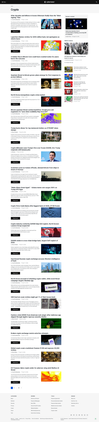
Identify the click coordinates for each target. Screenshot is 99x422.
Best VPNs (33, 403)
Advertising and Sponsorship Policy (46, 418)
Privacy (12, 405)
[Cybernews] (49, 2)
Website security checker (56, 405)
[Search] (96, 2)
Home (12, 6)
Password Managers (35, 400)
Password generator (55, 398)
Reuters (13, 152)
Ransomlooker (54, 408)
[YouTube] (76, 415)
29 (18, 387)
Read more (14, 32)
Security (12, 403)
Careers (73, 405)
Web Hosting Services (35, 410)
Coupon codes (54, 410)
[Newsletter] (87, 415)
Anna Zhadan (15, 132)
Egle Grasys (69, 36)
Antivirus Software (35, 398)
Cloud (12, 410)
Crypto (12, 408)
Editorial (12, 400)
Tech (12, 413)
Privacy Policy (28, 418)
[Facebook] (74, 415)
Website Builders (34, 408)
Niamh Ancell (15, 319)
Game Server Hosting (35, 413)
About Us (73, 398)
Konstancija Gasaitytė (70, 60)
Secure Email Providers (36, 405)
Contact (16, 418)
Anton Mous (14, 352)
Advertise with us (75, 403)
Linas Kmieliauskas (16, 19)
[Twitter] (71, 415)
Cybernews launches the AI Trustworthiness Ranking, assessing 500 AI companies (76, 32)
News (12, 398)
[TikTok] (82, 415)
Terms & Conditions (35, 418)
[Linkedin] (79, 415)
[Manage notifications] (95, 419)
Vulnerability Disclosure (15, 419)
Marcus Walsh (15, 191)
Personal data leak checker (57, 400)
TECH (67, 53)
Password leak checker (56, 403)
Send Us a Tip (74, 400)
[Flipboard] (84, 415)
